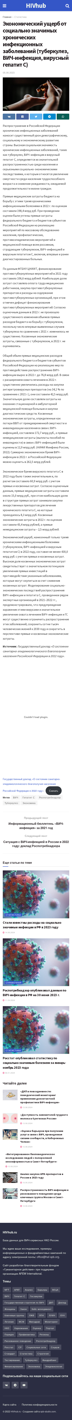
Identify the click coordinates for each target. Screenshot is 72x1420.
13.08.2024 (27, 1107)
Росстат (9, 1347)
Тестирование (12, 1360)
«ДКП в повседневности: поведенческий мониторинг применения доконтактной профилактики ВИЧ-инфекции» (39, 1097)
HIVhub (36, 5)
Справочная (13, 982)
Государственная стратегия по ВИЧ (24, 1302)
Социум (55, 1347)
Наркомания (21, 1328)
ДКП (51, 1302)
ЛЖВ (31, 1315)
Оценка (37, 1328)
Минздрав (34, 1321)
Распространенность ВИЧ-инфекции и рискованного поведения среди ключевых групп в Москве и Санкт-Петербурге (44, 1195)
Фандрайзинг (49, 1360)
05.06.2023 (9, 72)
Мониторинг (51, 1321)
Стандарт (10, 1353)
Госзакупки (36, 1296)
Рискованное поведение (18, 1340)
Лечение (9, 1321)
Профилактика (27, 1334)
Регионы (44, 1334)
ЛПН (41, 1315)
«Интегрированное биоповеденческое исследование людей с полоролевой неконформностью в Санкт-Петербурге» (31, 1157)
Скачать (53, 790)
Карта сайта (9, 1404)
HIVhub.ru (16, 1411)
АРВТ (17, 1289)
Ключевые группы (14, 1315)
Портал (50, 1328)
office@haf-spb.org (48, 1257)
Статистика (20, 16)
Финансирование (14, 1366)
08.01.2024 (9, 1072)
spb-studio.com (48, 1411)
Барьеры (42, 1289)
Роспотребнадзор (50, 797)
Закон (23, 1308)
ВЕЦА (55, 1289)
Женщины (10, 1308)
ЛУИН (52, 1315)
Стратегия (43, 1353)
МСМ (21, 1321)
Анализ (29, 1289)
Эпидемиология (53, 1366)
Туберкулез (11, 803)
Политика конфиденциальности (39, 1404)
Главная (7, 16)
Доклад (62, 1302)
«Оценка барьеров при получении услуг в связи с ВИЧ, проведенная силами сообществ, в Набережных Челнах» (42, 1136)
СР (20, 1347)
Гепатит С (29, 797)
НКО (7, 1328)
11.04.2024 (9, 1000)
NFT (7, 1289)
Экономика (29, 803)
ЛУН (62, 1315)
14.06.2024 (9, 932)
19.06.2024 (27, 1182)
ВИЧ (15, 797)
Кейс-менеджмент (42, 1308)
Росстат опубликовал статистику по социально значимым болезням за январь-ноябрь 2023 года (34, 1062)
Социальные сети (36, 1347)
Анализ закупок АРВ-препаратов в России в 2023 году (41, 1175)
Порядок (9, 1334)
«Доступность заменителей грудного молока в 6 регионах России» (44, 1116)
